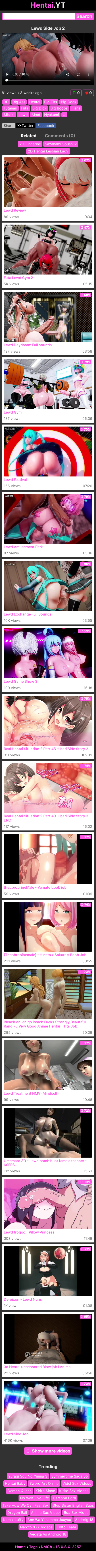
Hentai (34, 102)
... (64, 114)
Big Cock (68, 102)
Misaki (9, 114)
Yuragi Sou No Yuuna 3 (27, 1476)
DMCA (46, 1547)
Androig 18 (84, 1519)
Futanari (10, 108)
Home (20, 1547)
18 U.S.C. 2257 (68, 1547)
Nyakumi (51, 114)
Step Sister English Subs (73, 1505)
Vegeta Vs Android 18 (48, 1534)
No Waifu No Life (34, 1498)
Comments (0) (60, 135)
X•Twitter (25, 125)
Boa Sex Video (76, 1512)
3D (6, 102)
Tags (33, 1547)
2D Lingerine (30, 144)
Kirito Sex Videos (73, 1491)
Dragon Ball (17, 1512)
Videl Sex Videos (77, 1483)
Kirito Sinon (45, 1491)
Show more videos (51, 1451)
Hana (76, 108)
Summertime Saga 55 (69, 1476)
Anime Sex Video (45, 1512)
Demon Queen (19, 1491)
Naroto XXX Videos (36, 1527)
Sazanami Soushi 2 (61, 144)
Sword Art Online (43, 1483)
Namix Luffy (13, 1519)
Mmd (36, 114)
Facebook (46, 125)
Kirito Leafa (66, 1527)
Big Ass (19, 102)
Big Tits (50, 102)
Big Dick (39, 108)
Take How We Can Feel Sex (25, 1505)
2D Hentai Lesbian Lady (48, 151)
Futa (24, 108)
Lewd (23, 114)
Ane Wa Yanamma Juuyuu (49, 1519)
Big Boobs (59, 108)
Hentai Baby (15, 1483)
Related (28, 135)
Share (8, 125)
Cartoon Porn (64, 1498)
